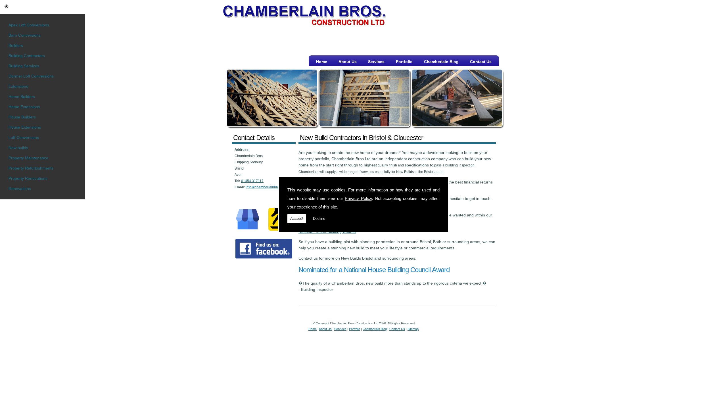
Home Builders (22, 96)
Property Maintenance (28, 158)
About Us (348, 61)
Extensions (18, 86)
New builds (18, 147)
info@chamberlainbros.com (267, 187)
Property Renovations (28, 178)
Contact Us (481, 61)
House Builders (22, 117)
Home (321, 61)
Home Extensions (24, 107)
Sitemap (413, 329)
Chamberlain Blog (441, 61)
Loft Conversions (24, 137)
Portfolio (404, 61)
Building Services (24, 66)
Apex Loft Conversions (29, 25)
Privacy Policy (358, 198)
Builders (16, 45)
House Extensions (25, 127)
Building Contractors (27, 55)
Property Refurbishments (31, 168)
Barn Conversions (25, 35)
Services (376, 61)
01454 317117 (252, 181)
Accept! (296, 218)
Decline (319, 218)
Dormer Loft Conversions (31, 76)
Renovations (20, 188)
